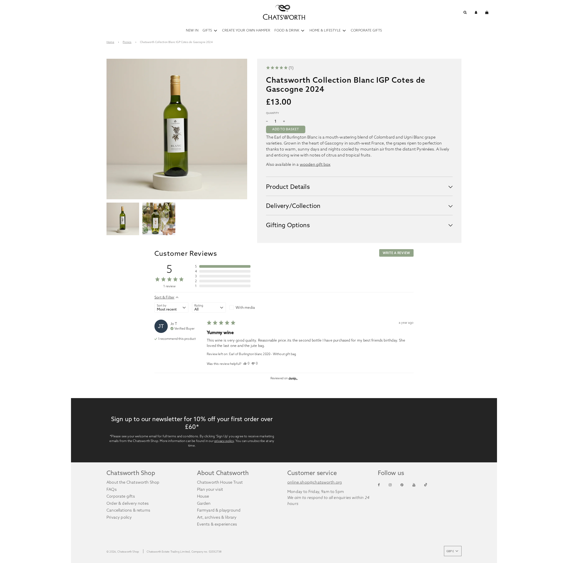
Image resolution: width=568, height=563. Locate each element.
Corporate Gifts (366, 30)
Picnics (127, 42)
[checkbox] (246, 307)
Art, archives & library (217, 517)
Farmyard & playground (219, 510)
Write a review (396, 253)
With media (245, 307)
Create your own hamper (246, 30)
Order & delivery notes (127, 503)
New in (192, 30)
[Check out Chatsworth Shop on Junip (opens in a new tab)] (293, 378)
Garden (204, 503)
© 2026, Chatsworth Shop (122, 551)
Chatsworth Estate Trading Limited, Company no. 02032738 (184, 551)
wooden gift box (315, 164)
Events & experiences (217, 524)
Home (110, 42)
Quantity (272, 113)
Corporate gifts (120, 496)
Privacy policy (119, 517)
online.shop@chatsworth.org (314, 482)
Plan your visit (210, 489)
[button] (280, 68)
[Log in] (476, 12)
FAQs (111, 489)
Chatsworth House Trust (220, 482)
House (203, 496)
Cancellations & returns (128, 510)
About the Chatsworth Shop (133, 482)
